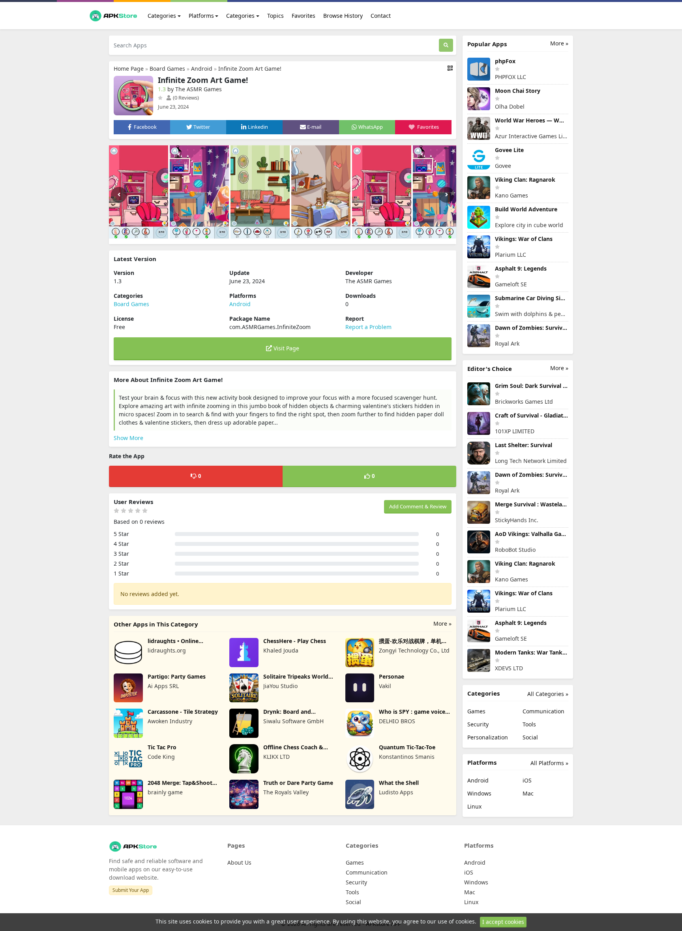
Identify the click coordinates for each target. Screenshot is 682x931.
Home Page (129, 68)
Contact (381, 15)
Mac (528, 793)
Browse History (343, 15)
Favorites (303, 15)
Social (530, 737)
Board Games (167, 68)
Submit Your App (130, 890)
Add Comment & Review (417, 506)
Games (476, 711)
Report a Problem (368, 327)
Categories (162, 15)
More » (442, 623)
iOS (527, 780)
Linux (474, 806)
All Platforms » (549, 763)
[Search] (446, 45)
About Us (239, 862)
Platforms (201, 15)
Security (478, 724)
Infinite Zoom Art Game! (249, 68)
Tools (529, 724)
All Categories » (547, 694)
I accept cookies (503, 921)
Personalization (487, 737)
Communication (543, 711)
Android (201, 68)
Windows (479, 793)
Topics (275, 15)
